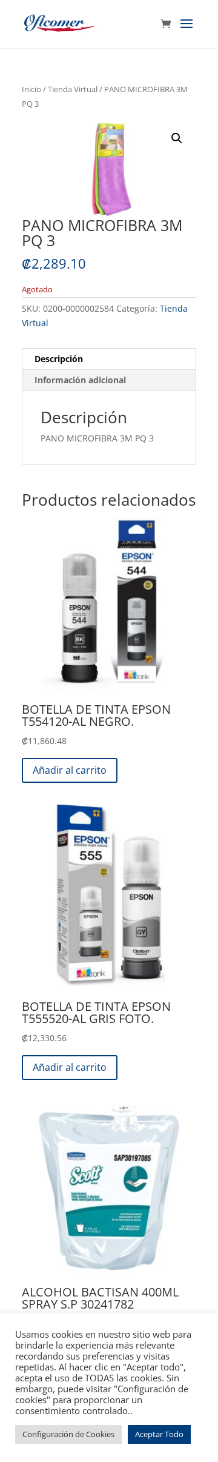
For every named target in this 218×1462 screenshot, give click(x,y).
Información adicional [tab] (80, 380)
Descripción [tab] (59, 358)
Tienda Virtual (72, 89)
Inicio (31, 89)
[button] (177, 138)
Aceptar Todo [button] (159, 1434)
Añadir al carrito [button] (70, 770)
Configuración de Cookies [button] (68, 1434)
